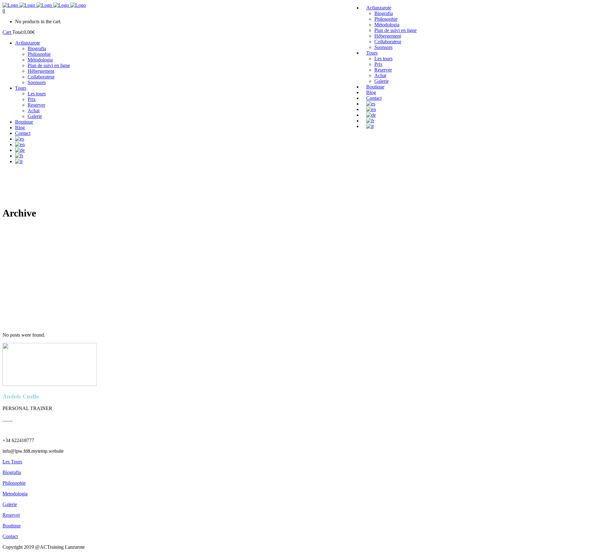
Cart (7, 32)
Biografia (12, 472)
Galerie (10, 504)
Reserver (11, 515)
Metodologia (15, 493)
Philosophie (14, 483)
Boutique (12, 525)
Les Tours (12, 461)
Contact (10, 536)
